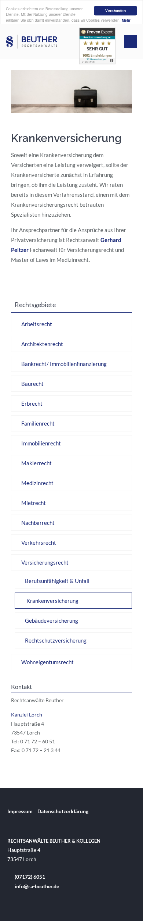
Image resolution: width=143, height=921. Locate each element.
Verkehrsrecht (38, 542)
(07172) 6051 (30, 877)
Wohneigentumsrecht (47, 662)
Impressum (20, 811)
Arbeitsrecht (36, 324)
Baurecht (32, 383)
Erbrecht (32, 403)
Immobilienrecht (41, 443)
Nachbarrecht (38, 522)
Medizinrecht (37, 483)
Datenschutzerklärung (62, 811)
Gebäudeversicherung (51, 620)
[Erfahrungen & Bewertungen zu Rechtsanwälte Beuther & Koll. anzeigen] (97, 62)
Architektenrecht (42, 344)
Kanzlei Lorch (26, 715)
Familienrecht (38, 423)
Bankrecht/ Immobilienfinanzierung (64, 363)
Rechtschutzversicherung (56, 640)
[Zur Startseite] (31, 41)
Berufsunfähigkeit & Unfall (57, 580)
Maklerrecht (36, 463)
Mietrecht (33, 502)
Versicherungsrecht (45, 562)
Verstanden (115, 10)
